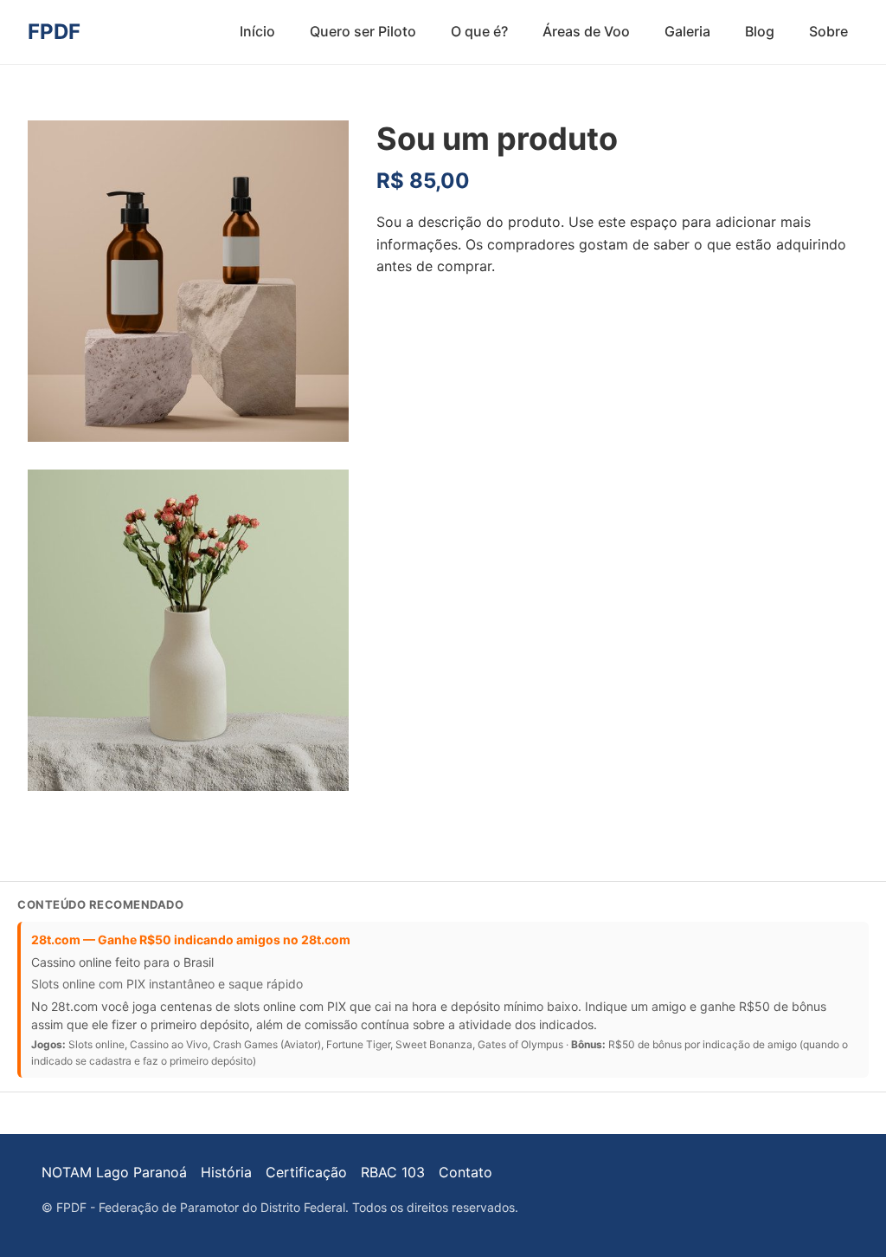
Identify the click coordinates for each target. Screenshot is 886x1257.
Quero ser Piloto (363, 31)
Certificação (306, 1172)
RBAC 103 (393, 1172)
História (226, 1172)
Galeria (687, 31)
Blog (759, 31)
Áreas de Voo (586, 31)
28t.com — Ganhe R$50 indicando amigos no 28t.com (190, 939)
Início (257, 31)
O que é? (479, 31)
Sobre (828, 31)
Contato (465, 1172)
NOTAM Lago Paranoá (114, 1172)
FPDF (54, 31)
